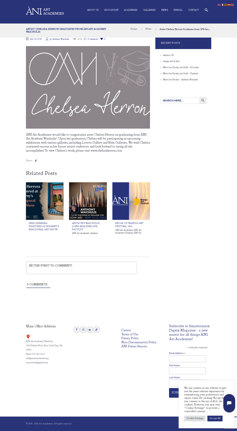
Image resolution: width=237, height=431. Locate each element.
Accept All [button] (215, 418)
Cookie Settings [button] (194, 418)
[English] (219, 5)
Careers (126, 330)
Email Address (177, 353)
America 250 (168, 55)
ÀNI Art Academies (80, 233)
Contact (193, 10)
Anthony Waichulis (60, 39)
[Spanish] (229, 5)
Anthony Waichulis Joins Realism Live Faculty (86, 226)
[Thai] (232, 5)
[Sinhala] (226, 5)
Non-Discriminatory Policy (138, 342)
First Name (174, 365)
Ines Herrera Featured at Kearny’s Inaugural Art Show (44, 226)
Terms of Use (129, 334)
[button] (206, 11)
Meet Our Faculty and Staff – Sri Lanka (181, 67)
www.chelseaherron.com (106, 150)
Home (134, 29)
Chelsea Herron (104, 135)
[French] (222, 5)
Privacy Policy (130, 338)
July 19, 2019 (36, 39)
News (164, 10)
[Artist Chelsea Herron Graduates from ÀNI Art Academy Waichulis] (88, 87)
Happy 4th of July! (171, 61)
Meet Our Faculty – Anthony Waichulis (180, 80)
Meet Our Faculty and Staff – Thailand (180, 74)
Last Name (174, 377)
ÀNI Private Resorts (134, 346)
